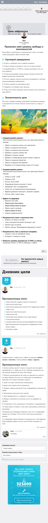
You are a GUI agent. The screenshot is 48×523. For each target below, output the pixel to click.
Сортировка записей (8, 445)
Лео (11, 287)
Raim (12, 431)
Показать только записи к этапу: (12, 452)
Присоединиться (24, 500)
